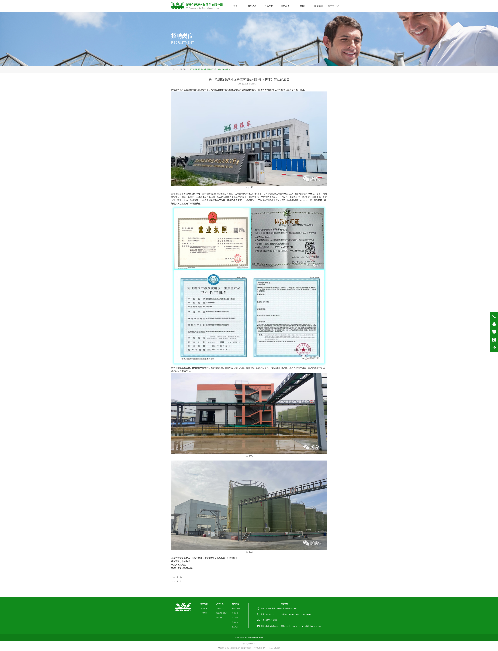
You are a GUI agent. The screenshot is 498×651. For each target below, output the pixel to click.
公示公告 (182, 69)
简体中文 (331, 6)
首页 (174, 69)
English (338, 6)
